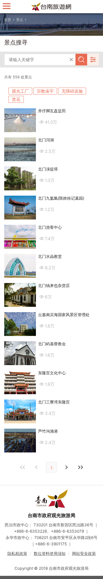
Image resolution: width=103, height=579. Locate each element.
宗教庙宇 (45, 91)
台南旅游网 (51, 6)
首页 (7, 19)
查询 (81, 59)
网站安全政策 (84, 553)
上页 (66, 467)
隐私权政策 (17, 553)
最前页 (22, 467)
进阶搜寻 (93, 59)
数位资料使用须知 (49, 553)
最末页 (80, 467)
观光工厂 (20, 91)
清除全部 (71, 59)
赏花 (16, 99)
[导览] (6, 6)
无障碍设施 (72, 91)
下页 (37, 467)
